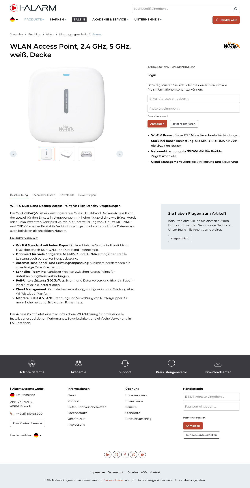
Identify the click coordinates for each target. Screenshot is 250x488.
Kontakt (74, 401)
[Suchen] (235, 9)
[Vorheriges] (13, 154)
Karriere (131, 407)
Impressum (76, 424)
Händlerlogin (228, 20)
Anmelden (157, 123)
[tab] (19, 195)
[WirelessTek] (193, 45)
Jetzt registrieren (184, 123)
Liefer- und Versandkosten (87, 407)
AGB (144, 472)
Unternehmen (136, 395)
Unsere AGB (76, 419)
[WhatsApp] (133, 454)
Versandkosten (114, 480)
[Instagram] (116, 454)
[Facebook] (125, 454)
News (72, 395)
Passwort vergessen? (158, 116)
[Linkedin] (107, 454)
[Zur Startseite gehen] (65, 8)
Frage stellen (179, 238)
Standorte (132, 413)
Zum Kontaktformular (27, 423)
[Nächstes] (119, 154)
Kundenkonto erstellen (201, 435)
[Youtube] (142, 454)
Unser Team (134, 401)
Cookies (133, 472)
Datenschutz (77, 413)
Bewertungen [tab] (87, 195)
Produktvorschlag (138, 419)
